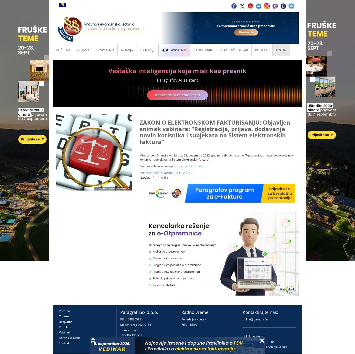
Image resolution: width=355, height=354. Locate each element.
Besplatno (105, 50)
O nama (83, 50)
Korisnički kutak (69, 338)
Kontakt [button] (262, 50)
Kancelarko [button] (203, 50)
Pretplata (65, 327)
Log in (281, 50)
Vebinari (64, 332)
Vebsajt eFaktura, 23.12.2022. (171, 172)
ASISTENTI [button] (179, 50)
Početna (63, 50)
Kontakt (64, 343)
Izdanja (127, 50)
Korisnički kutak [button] (234, 50)
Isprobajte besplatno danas (177, 95)
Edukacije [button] (147, 50)
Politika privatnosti (255, 336)
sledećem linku (194, 166)
